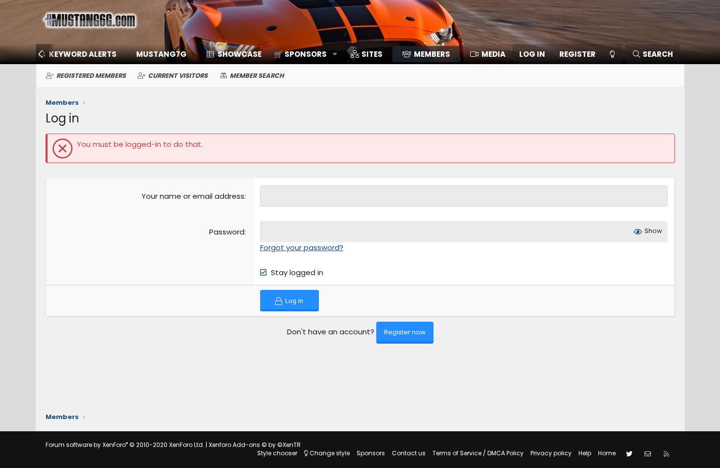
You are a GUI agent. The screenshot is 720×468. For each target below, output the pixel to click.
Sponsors (371, 453)
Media (493, 54)
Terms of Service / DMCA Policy (478, 453)
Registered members (91, 75)
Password (226, 232)
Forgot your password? (301, 247)
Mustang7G (161, 54)
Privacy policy (551, 453)
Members (432, 54)
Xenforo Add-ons (255, 445)
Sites (372, 54)
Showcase (239, 54)
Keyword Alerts (83, 54)
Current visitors (178, 75)
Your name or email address (193, 196)
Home (607, 453)
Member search (257, 75)
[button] (302, 54)
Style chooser (277, 453)
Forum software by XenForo (125, 445)
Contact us (409, 453)
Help (584, 453)
